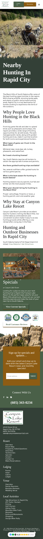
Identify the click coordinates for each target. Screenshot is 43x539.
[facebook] (4, 397)
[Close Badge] (35, 533)
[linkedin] (7, 397)
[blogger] (11, 397)
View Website (14, 244)
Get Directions (28, 244)
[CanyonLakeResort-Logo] (5, 2)
